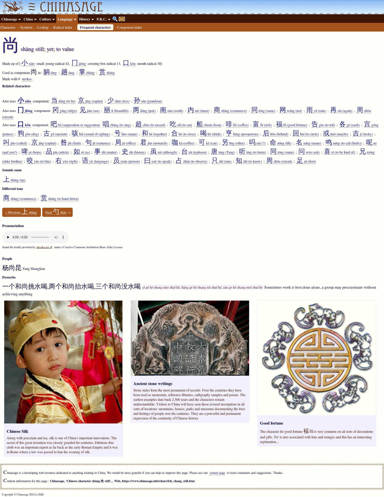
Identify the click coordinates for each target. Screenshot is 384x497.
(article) (57, 152)
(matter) (105, 152)
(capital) (90, 101)
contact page (217, 473)
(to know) (249, 161)
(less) (118, 101)
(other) (233, 143)
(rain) (316, 110)
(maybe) (335, 134)
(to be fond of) (339, 152)
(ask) (309, 152)
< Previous (21, 212)
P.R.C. (102, 19)
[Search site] (115, 19)
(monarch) (153, 143)
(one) (221, 161)
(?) (257, 143)
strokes (27, 78)
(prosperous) (242, 134)
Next (56, 212)
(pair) (144, 110)
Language (65, 19)
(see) (90, 110)
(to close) (183, 134)
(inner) (198, 110)
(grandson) (148, 101)
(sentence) (97, 143)
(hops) (31, 152)
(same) (263, 110)
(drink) (210, 134)
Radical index (62, 27)
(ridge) (64, 110)
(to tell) (323, 124)
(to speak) (157, 161)
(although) (163, 152)
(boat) (208, 124)
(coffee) (237, 124)
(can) (208, 143)
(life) (281, 143)
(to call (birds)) (344, 143)
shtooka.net (44, 247)
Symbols (26, 27)
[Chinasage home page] (12, 7)
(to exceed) (150, 124)
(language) (95, 161)
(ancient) (55, 134)
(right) (66, 161)
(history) (134, 152)
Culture (45, 19)
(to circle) (306, 134)
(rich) (262, 124)
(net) (291, 110)
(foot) (306, 161)
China (28, 19)
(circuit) (279, 161)
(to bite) (39, 161)
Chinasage (9, 19)
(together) (154, 134)
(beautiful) (116, 110)
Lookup (42, 27)
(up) (14, 180)
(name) (125, 134)
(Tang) (223, 152)
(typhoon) (194, 152)
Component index (129, 27)
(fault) (71, 143)
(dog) (28, 134)
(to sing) (117, 124)
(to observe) (191, 161)
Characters (7, 27)
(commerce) (230, 110)
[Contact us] (121, 19)
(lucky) (363, 134)
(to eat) (181, 124)
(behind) (275, 134)
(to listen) (252, 152)
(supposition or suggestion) (75, 124)
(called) (15, 143)
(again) (341, 110)
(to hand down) (59, 198)
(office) (125, 143)
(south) (171, 110)
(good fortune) (291, 124)
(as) (82, 152)
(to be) (63, 101)
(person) (126, 161)
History (84, 19)
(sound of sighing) (91, 134)
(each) (349, 124)
